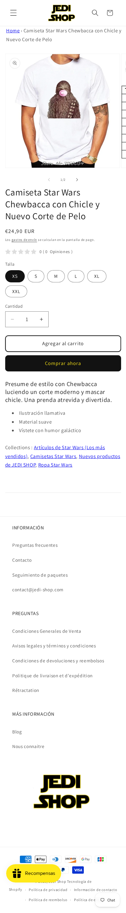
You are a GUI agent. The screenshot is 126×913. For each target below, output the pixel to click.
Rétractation (25, 690)
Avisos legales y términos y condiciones (54, 646)
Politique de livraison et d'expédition (52, 675)
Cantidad (14, 306)
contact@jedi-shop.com (38, 589)
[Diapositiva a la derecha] (77, 179)
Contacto (21, 560)
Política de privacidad (48, 889)
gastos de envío (24, 240)
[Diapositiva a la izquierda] (49, 179)
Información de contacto (95, 889)
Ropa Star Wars (55, 464)
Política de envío (89, 899)
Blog (17, 732)
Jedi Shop (57, 881)
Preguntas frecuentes (34, 545)
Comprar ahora (63, 363)
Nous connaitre (28, 746)
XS (15, 276)
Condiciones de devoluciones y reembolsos (58, 660)
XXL (16, 291)
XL (96, 276)
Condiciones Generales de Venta (46, 631)
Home (13, 30)
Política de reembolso (48, 899)
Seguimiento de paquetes (40, 575)
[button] (13, 12)
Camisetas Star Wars (53, 456)
